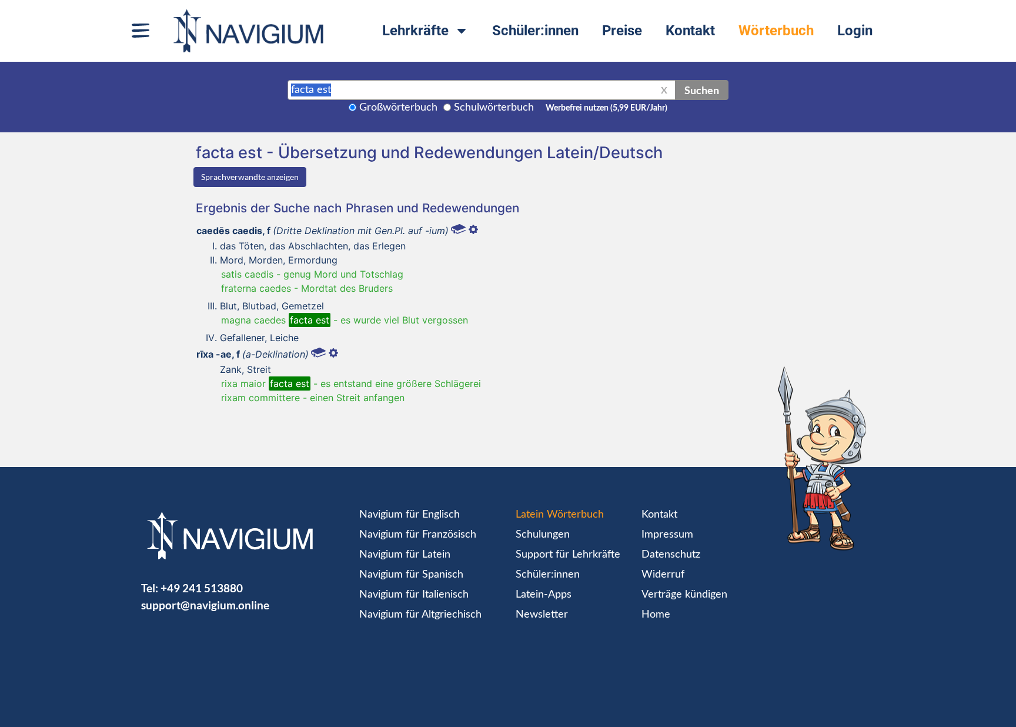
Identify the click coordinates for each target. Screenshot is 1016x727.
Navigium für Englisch (409, 514)
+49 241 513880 (202, 588)
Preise (622, 30)
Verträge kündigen (684, 594)
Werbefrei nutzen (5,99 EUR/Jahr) (606, 108)
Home (655, 614)
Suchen (701, 90)
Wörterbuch (776, 30)
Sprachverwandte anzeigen (250, 177)
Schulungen (543, 534)
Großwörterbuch (398, 107)
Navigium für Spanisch (411, 574)
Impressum (667, 534)
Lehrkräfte (415, 30)
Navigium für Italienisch (414, 594)
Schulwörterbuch (494, 107)
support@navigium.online (205, 605)
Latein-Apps (544, 594)
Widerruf (662, 574)
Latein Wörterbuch (560, 514)
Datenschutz (670, 554)
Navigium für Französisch (417, 534)
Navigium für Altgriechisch (420, 614)
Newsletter (542, 614)
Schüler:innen (535, 30)
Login (855, 30)
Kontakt (690, 30)
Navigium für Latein (404, 554)
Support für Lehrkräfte (568, 554)
